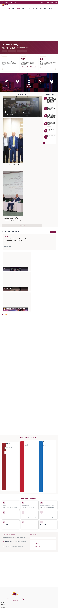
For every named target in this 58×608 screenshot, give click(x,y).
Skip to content (2, 0)
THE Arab (25, 68)
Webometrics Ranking (10, 68)
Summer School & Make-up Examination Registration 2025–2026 (51, 123)
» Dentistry (3, 604)
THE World (25, 66)
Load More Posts (22, 225)
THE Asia (33, 66)
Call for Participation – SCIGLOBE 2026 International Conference (51, 108)
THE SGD (33, 68)
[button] (43, 538)
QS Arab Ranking (48, 68)
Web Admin (5, 40)
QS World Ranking (48, 66)
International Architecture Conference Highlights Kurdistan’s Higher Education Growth (16, 239)
